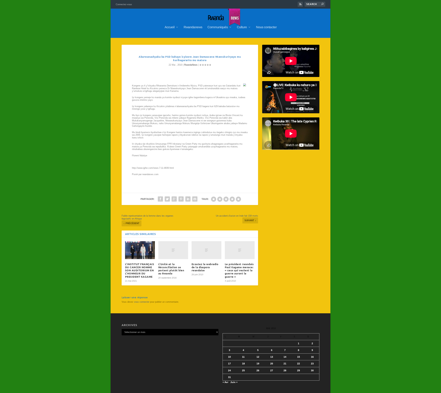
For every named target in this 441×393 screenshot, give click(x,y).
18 (243, 363)
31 (229, 377)
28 (285, 370)
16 (312, 356)
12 (258, 356)
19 (258, 363)
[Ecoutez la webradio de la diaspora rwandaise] (206, 250)
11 (243, 356)
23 (312, 363)
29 (298, 370)
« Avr (225, 382)
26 (258, 370)
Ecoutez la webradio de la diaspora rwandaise (205, 267)
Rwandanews (193, 27)
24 (229, 370)
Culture (242, 27)
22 (298, 363)
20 (271, 363)
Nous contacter (266, 27)
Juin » (234, 382)
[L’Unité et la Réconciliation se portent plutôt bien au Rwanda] (173, 250)
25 (243, 370)
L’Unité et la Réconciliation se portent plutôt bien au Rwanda (171, 268)
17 (229, 363)
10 (229, 356)
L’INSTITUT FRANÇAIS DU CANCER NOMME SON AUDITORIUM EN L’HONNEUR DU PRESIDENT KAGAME (139, 270)
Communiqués (217, 27)
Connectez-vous (124, 4)
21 (285, 363)
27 (271, 370)
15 (298, 356)
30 (312, 370)
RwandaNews (191, 65)
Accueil (170, 27)
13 (271, 356)
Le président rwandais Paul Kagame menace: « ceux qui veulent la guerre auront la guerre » (239, 270)
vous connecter (141, 302)
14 (285, 356)
